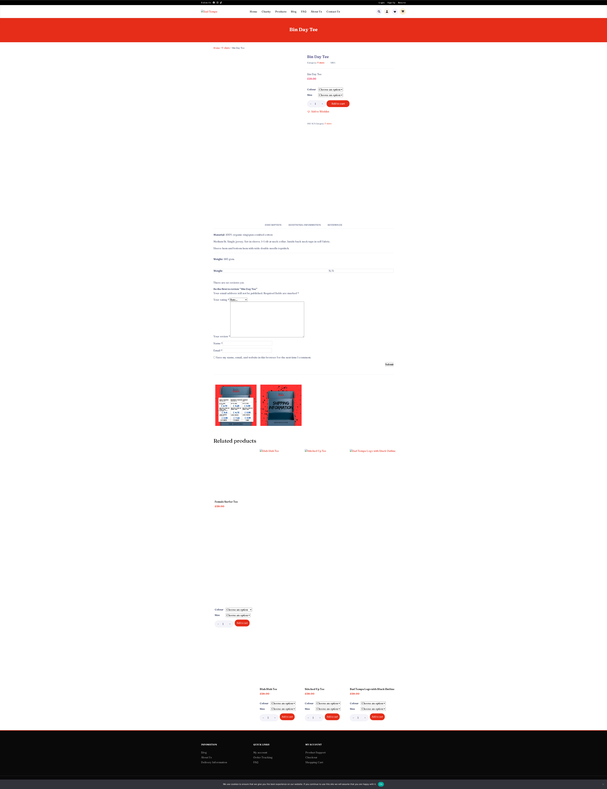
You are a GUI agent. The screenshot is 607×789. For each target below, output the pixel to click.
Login (382, 2)
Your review (221, 336)
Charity (266, 11)
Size (309, 94)
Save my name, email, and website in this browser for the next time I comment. (263, 357)
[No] (603, 784)
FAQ (303, 11)
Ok (381, 784)
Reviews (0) (335, 224)
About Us (316, 11)
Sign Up (391, 2)
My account (260, 752)
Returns (402, 2)
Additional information (304, 224)
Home (253, 11)
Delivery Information (214, 762)
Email (217, 350)
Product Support (315, 752)
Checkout (311, 757)
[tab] (273, 226)
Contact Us (333, 11)
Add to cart (338, 103)
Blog (294, 11)
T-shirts (226, 47)
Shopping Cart (314, 762)
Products (280, 11)
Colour (311, 89)
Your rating (221, 299)
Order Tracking (263, 757)
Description (273, 224)
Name (218, 343)
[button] (318, 111)
